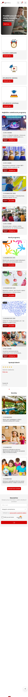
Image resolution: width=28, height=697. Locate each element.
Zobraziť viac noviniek (14, 488)
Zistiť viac (6, 26)
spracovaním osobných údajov (18, 513)
